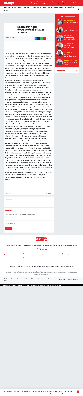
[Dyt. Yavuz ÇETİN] (59, 22)
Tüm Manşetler (67, 254)
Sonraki (48, 193)
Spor (45, 7)
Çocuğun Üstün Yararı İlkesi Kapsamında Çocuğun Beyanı (70, 31)
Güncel (39, 7)
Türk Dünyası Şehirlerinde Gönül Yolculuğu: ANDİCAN (70, 56)
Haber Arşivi (28, 258)
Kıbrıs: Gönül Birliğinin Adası (70, 63)
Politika (13, 7)
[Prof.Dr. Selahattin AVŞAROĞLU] (59, 53)
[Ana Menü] (78, 9)
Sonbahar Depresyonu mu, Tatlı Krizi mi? (71, 23)
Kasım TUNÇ (67, 35)
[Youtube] (46, 249)
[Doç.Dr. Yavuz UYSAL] (59, 62)
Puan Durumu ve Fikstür (50, 254)
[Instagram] (43, 249)
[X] (40, 249)
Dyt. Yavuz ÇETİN (69, 20)
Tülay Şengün (68, 43)
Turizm (33, 7)
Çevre (50, 7)
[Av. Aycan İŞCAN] (59, 30)
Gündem (7, 7)
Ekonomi (27, 7)
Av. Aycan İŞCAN (69, 28)
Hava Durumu (9, 254)
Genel (6, 11)
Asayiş (20, 7)
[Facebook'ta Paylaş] (36, 38)
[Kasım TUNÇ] (59, 37)
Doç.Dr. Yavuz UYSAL (70, 60)
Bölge (5, 280)
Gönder (8, 228)
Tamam (59, 285)
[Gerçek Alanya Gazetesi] (9, 2)
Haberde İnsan (70, 7)
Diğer (53, 278)
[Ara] (78, 3)
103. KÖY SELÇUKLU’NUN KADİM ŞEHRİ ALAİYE (71, 46)
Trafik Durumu (28, 254)
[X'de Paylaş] (38, 38)
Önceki (8, 193)
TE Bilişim (68, 279)
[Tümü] (77, 16)
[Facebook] (37, 249)
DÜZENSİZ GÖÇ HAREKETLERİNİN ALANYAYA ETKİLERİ (70, 39)
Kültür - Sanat (58, 7)
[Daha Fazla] (44, 38)
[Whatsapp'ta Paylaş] (41, 38)
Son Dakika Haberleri (10, 258)
